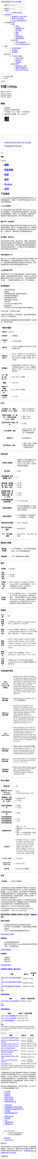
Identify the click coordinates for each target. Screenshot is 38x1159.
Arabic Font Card (6, 1054)
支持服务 (7, 1111)
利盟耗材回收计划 (10, 1101)
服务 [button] (5, 46)
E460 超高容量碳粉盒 (8, 1020)
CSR (5, 1120)
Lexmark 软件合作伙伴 (22, 44)
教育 (16, 34)
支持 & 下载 (19, 58)
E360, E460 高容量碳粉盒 (9, 1016)
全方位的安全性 (20, 42)
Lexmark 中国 (8, 76)
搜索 (5, 5)
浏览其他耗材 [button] (5, 994)
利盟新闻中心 (8, 1124)
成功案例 (7, 1118)
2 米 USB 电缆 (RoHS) (8, 1048)
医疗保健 (18, 30)
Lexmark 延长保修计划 (19, 20)
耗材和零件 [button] (8, 14)
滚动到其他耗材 (6, 965)
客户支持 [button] (7, 54)
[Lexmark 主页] (17, 1)
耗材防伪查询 (8, 1097)
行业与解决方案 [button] (9, 22)
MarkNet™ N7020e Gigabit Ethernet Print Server (9, 1051)
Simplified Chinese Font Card (9, 1046)
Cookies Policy (8, 1140)
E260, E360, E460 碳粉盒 (9, 1018)
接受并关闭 (4, 1156)
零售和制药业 (19, 38)
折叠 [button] (2, 990)
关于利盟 (7, 1091)
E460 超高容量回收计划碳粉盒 (11, 986)
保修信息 (15, 50)
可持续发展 (8, 1105)
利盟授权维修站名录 (11, 1113)
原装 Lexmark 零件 (18, 18)
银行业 (17, 26)
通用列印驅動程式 (21, 68)
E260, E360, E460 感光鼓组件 (10, 1001)
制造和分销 (19, 36)
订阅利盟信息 (8, 1122)
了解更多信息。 (14, 946)
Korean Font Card (6, 1063)
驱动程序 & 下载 (20, 66)
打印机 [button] (6, 10)
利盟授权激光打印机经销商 (13, 1107)
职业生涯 (7, 1093)
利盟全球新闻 (8, 1099)
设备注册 (18, 60)
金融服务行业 (19, 28)
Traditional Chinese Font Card (10, 1044)
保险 (16, 32)
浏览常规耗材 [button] (5, 1009)
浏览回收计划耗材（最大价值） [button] (11, 969)
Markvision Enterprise (21, 70)
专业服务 (15, 52)
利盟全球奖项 (8, 1116)
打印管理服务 (16, 48)
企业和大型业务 (17, 12)
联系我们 (7, 1095)
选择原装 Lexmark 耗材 (19, 16)
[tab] (20, 164)
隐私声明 (7, 1138)
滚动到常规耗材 (6, 949)
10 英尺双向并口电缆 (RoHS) (10, 1038)
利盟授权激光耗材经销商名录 (14, 1109)
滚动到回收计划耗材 (7, 934)
